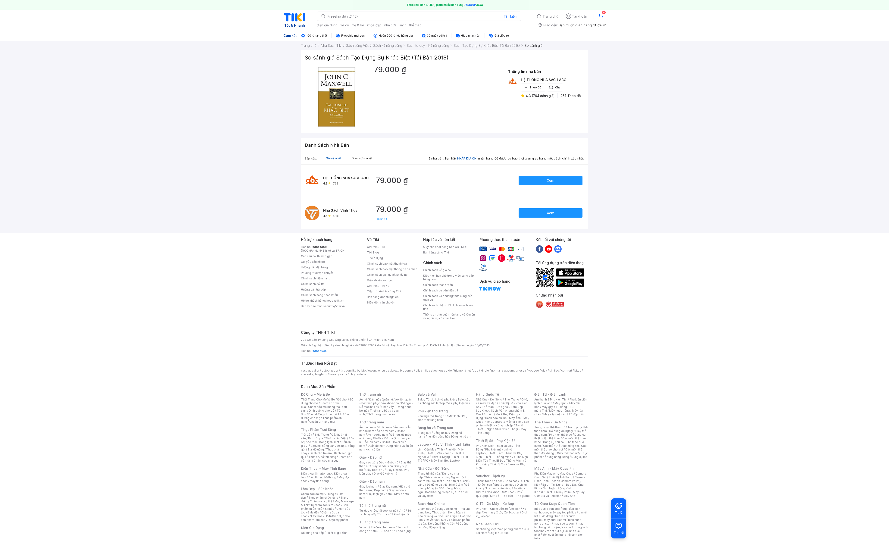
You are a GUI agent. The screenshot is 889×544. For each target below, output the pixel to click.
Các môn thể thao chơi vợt (560, 447)
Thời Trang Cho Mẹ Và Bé (318, 399)
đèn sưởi (554, 508)
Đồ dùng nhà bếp (312, 533)
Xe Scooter (511, 512)
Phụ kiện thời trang (433, 411)
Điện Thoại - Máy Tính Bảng (323, 468)
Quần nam (385, 427)
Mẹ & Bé (501, 414)
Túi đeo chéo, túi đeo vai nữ (377, 510)
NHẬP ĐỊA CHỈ (467, 158)
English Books (499, 533)
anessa (521, 370)
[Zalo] (558, 249)
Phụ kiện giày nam (379, 494)
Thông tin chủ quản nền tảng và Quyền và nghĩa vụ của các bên (449, 316)
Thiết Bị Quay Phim (558, 492)
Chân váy (387, 407)
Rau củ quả (315, 438)
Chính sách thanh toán (438, 285)
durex (394, 370)
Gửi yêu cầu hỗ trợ (313, 261)
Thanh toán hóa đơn (489, 481)
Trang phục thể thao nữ (549, 427)
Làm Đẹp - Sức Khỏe (317, 489)
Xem (550, 180)
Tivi (544, 410)
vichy (343, 374)
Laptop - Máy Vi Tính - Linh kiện (444, 444)
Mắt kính (454, 416)
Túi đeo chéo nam (383, 527)
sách (403, 25)
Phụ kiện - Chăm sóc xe (492, 508)
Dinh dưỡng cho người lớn (325, 414)
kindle (485, 370)
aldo (449, 370)
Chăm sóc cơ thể (321, 501)
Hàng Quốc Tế (487, 394)
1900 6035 (319, 351)
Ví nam (363, 527)
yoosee (533, 370)
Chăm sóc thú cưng (431, 508)
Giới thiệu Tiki (376, 247)
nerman (496, 370)
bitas (577, 370)
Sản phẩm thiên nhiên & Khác (324, 506)
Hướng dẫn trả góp (313, 289)
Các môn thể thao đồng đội (561, 445)
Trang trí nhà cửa (429, 473)
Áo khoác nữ (390, 403)
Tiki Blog (373, 252)
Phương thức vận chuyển (317, 273)
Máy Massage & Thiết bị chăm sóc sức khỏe (327, 503)
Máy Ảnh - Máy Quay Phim (555, 468)
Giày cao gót (367, 462)
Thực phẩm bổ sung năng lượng (561, 455)
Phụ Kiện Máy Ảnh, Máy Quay (553, 473)
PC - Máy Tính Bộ (436, 460)
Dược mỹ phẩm (338, 520)
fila (351, 374)
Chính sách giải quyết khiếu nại (387, 274)
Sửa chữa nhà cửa (437, 477)
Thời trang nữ (370, 394)
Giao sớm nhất (361, 158)
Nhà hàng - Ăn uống (498, 488)
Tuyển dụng (375, 258)
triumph (459, 370)
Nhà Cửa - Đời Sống (433, 468)
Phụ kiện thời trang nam (442, 418)
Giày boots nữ (374, 470)
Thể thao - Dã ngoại (495, 407)
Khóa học (511, 481)
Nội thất (437, 481)
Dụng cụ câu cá (553, 442)
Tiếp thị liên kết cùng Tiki (384, 291)
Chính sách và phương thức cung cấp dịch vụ (448, 297)
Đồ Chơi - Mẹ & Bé (315, 394)
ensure (383, 370)
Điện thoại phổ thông (322, 477)
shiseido (307, 374)
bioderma (406, 370)
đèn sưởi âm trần (553, 534)
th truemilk (348, 370)
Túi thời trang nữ (372, 505)
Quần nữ (387, 399)
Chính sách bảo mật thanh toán (387, 263)
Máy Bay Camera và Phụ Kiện (559, 493)
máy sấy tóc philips (563, 512)
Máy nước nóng (559, 410)
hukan (333, 374)
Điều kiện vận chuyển (381, 302)
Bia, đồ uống (316, 449)
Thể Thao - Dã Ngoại (551, 422)
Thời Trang (511, 399)
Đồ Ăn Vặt (432, 520)
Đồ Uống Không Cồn (441, 523)
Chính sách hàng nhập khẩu (319, 295)
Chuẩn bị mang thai (322, 421)
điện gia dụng (327, 25)
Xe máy (488, 512)
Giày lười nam (368, 486)
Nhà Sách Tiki (487, 524)
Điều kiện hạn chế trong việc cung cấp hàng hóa (448, 277)
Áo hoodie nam (377, 434)
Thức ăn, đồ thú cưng (322, 457)
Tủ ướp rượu (577, 414)
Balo (421, 399)
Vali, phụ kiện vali (458, 403)
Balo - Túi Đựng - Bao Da (559, 484)
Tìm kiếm (510, 16)
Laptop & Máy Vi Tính (507, 421)
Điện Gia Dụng (312, 528)
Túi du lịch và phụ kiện (441, 399)
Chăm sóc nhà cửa (326, 460)
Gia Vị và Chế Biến (437, 516)
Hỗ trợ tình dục (334, 516)
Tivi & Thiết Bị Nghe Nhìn (499, 427)
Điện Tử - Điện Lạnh (550, 394)
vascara (306, 370)
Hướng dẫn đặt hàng (314, 267)
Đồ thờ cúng (433, 492)
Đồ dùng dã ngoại (561, 431)
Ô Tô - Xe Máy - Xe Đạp (495, 504)
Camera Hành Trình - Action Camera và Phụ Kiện (559, 480)
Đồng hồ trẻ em (461, 436)
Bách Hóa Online (431, 504)
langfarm (321, 374)
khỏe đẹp (374, 25)
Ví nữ (402, 510)
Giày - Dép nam (372, 481)
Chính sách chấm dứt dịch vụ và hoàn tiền (448, 307)
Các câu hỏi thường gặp (316, 256)
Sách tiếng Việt (486, 529)
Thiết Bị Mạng (440, 457)
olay (544, 370)
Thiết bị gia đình (336, 533)
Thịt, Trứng (321, 434)
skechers (437, 370)
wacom (509, 370)
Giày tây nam (388, 486)
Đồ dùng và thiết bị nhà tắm (445, 484)
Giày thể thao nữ (568, 453)
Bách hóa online (496, 418)
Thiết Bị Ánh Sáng (560, 477)
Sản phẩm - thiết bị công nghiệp (502, 423)
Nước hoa (316, 516)
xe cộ (344, 25)
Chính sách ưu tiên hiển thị (440, 290)
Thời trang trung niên (381, 414)
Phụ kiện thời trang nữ (432, 416)
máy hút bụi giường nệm (558, 525)
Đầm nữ (374, 399)
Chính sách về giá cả (437, 270)
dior (316, 370)
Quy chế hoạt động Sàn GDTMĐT (445, 247)
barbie (361, 370)
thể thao (415, 25)
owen (372, 370)
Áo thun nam (367, 427)
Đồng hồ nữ (440, 433)
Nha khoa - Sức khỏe (501, 492)
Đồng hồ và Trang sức (435, 428)
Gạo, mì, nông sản (322, 445)
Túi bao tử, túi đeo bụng (395, 531)
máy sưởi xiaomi (564, 523)
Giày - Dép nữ (370, 457)
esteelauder (330, 370)
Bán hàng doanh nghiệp (383, 297)
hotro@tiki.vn (335, 300)
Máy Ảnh (569, 495)
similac (554, 370)
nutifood (472, 370)
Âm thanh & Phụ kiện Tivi (550, 399)
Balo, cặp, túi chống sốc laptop (444, 401)
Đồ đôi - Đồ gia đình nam (389, 438)
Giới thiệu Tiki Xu (378, 286)
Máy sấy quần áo (554, 414)
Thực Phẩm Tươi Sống (318, 429)
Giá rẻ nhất (333, 158)
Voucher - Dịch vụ (490, 476)
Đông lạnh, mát (329, 442)
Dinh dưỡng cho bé (321, 410)
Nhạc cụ (448, 492)
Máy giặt (547, 407)
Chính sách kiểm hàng (315, 278)
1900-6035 (320, 247)
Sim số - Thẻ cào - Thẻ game (510, 495)
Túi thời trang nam (374, 522)
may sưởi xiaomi (555, 520)
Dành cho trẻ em (321, 453)
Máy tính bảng (319, 481)
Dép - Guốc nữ (388, 462)
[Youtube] (548, 249)
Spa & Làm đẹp (504, 484)
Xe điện (515, 508)
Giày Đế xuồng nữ (385, 473)
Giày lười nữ (394, 470)
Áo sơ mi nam (385, 431)
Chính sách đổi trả (313, 284)
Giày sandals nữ (382, 466)
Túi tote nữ (384, 514)
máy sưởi (540, 508)
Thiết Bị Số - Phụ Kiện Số (495, 441)
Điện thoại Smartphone (316, 473)
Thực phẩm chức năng (323, 497)
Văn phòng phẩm (509, 529)
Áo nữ (363, 399)
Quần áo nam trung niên (383, 445)
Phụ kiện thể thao (560, 434)
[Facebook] (539, 249)
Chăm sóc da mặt (313, 494)
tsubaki (361, 374)
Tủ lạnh (547, 403)
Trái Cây (306, 434)
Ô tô (499, 512)
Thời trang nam (371, 422)
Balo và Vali (427, 394)
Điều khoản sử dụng (380, 280)
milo (426, 370)
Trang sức (424, 433)
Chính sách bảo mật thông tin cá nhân (392, 269)
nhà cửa (390, 25)
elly (418, 370)
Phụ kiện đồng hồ (437, 436)
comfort (566, 370)
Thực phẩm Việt (335, 438)
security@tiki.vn (334, 306)
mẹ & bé (358, 25)
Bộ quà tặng (437, 527)
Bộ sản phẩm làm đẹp (325, 518)
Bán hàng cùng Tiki (436, 252)
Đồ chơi (342, 399)
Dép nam (380, 490)
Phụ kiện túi (401, 514)
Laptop (455, 460)
